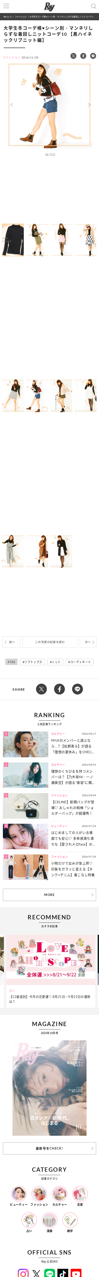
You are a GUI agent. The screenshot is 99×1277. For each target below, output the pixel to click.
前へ (12, 642)
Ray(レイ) (8, 16)
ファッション (21, 16)
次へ (88, 642)
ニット (56, 662)
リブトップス (33, 662)
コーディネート (80, 662)
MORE (49, 895)
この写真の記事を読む (50, 642)
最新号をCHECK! (49, 1148)
